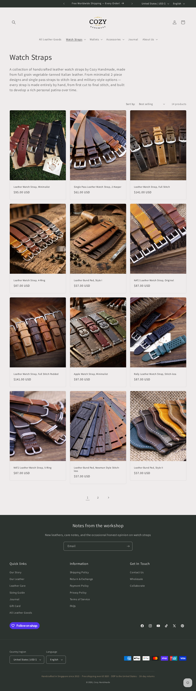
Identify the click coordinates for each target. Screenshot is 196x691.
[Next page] (108, 497)
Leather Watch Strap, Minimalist (32, 186)
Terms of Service (80, 599)
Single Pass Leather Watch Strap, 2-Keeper (97, 186)
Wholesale (136, 579)
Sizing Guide (17, 592)
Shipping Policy (79, 572)
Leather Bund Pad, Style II (148, 467)
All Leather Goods (21, 612)
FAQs (73, 606)
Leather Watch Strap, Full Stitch (152, 186)
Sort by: (130, 104)
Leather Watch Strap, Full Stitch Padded (36, 374)
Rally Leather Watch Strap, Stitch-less (155, 374)
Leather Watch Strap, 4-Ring (29, 280)
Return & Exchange (81, 579)
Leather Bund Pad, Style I (88, 280)
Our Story (15, 572)
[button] (14, 22)
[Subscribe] (128, 546)
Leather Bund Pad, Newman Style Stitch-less (97, 469)
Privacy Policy (78, 592)
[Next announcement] (132, 3)
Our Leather (17, 579)
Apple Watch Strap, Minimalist (91, 374)
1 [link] (87, 497)
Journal (14, 599)
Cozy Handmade (102, 682)
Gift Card (15, 606)
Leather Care (17, 585)
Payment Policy (79, 585)
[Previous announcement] (64, 3)
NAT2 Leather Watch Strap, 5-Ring (32, 467)
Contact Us (137, 572)
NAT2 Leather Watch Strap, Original (154, 280)
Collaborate (137, 585)
